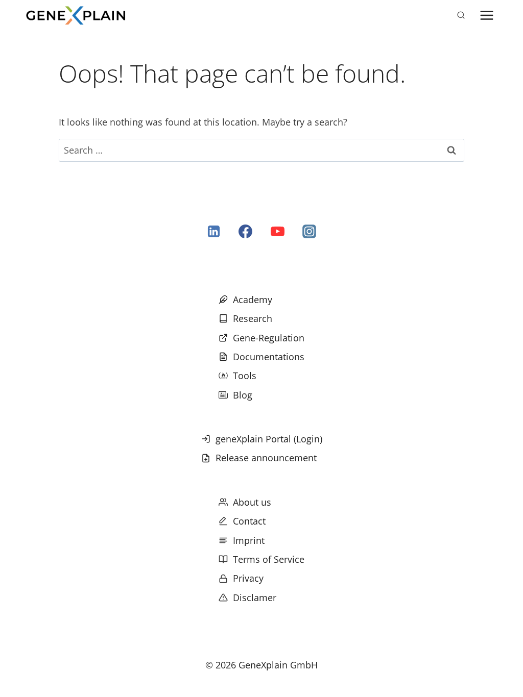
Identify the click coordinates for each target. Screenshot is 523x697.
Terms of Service (268, 559)
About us (252, 502)
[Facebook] (245, 231)
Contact (249, 521)
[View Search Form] (460, 15)
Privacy (248, 578)
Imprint (249, 540)
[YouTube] (277, 231)
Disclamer (254, 597)
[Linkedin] (214, 231)
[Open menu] (486, 15)
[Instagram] (309, 231)
